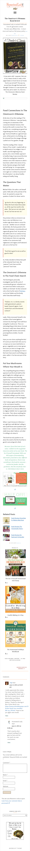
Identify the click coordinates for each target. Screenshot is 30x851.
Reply (7, 715)
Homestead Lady (15, 8)
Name (5, 775)
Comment (6, 762)
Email (5, 780)
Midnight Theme (15, 848)
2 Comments (22, 35)
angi (11, 682)
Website (5, 786)
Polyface (22, 291)
